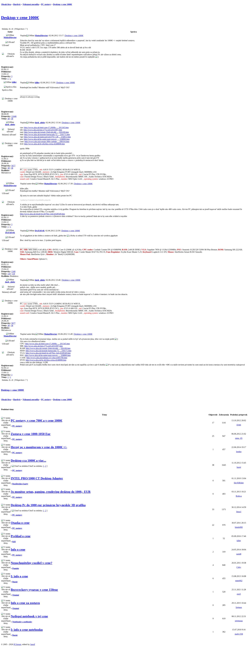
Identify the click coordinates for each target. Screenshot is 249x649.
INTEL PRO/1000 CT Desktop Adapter (37, 478)
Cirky (238, 567)
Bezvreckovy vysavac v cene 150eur (34, 589)
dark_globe (10, 124)
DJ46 (239, 425)
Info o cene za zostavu (25, 603)
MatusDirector (10, 37)
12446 (13, 116)
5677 (13, 166)
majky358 (239, 634)
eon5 (239, 594)
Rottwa (239, 496)
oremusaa (239, 621)
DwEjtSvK (10, 232)
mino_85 (238, 438)
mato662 (238, 581)
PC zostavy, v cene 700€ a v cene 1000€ (36, 420)
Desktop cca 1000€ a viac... (28, 460)
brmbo (238, 452)
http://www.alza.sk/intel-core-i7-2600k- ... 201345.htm (46, 127)
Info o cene (18, 549)
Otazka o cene (20, 522)
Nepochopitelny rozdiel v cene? (31, 563)
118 (9, 274)
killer (14, 82)
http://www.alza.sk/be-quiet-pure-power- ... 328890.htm (47, 139)
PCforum (17, 644)
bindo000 (239, 527)
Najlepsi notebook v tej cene (29, 616)
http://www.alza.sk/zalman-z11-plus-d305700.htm (46, 358)
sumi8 (238, 554)
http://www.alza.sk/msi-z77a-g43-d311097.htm (43, 130)
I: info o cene (19, 576)
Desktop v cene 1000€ (20, 17)
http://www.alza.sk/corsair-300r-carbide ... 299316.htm (47, 141)
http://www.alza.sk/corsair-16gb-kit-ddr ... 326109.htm (46, 132)
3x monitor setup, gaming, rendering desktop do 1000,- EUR (51, 491)
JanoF (32, 644)
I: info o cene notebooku (27, 629)
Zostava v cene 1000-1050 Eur (31, 434)
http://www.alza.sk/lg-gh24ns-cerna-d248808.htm (44, 144)
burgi (239, 467)
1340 (13, 271)
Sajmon (239, 607)
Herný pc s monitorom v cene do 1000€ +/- (39, 447)
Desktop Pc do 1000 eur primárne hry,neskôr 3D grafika (48, 505)
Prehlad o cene (20, 536)
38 (9, 119)
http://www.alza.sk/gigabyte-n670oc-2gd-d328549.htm (42, 214)
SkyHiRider (239, 483)
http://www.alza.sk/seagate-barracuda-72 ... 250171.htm (47, 134)
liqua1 (238, 512)
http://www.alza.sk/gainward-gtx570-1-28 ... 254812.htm (47, 137)
